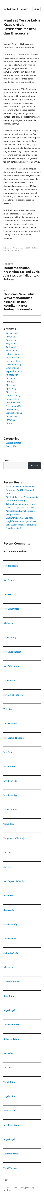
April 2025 (11, 388)
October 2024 (12, 409)
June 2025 (11, 381)
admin (9, 248)
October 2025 (12, 368)
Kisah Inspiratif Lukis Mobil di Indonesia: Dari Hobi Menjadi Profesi (20, 490)
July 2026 (10, 336)
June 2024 (11, 423)
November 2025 (13, 364)
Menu (36, 9)
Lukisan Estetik (13, 443)
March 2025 (11, 392)
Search (6, 460)
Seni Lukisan (12, 446)
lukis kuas (15, 250)
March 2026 (12, 350)
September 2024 (14, 413)
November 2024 (13, 406)
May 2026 (11, 343)
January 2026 (12, 357)
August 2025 (12, 375)
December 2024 (13, 402)
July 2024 (10, 420)
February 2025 (13, 395)
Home (6, 1180)
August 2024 (12, 416)
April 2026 (11, 347)
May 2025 (10, 385)
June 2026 (11, 340)
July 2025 (10, 378)
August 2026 (12, 333)
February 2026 (13, 354)
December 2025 (13, 361)
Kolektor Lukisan (15, 9)
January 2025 (12, 399)
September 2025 (14, 371)
